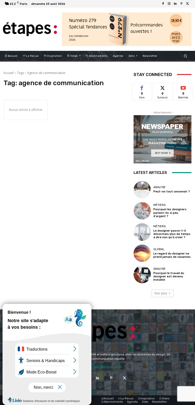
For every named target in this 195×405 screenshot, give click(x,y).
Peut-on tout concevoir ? (171, 191)
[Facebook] (163, 4)
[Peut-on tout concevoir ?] (142, 189)
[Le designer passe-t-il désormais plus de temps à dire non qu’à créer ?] (142, 232)
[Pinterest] (181, 4)
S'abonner (183, 87)
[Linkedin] (175, 4)
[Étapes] (29, 29)
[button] (185, 56)
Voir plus (160, 293)
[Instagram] (169, 4)
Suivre (162, 87)
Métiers (159, 205)
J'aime (142, 87)
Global (158, 249)
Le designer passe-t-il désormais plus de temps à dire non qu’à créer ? (171, 234)
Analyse (159, 187)
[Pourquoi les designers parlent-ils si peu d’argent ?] (142, 210)
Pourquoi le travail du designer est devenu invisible (168, 276)
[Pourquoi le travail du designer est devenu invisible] (142, 274)
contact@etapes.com (105, 367)
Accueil (9, 73)
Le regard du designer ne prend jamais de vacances (172, 255)
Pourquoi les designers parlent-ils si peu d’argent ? (170, 213)
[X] (187, 4)
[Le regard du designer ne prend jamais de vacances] (142, 253)
